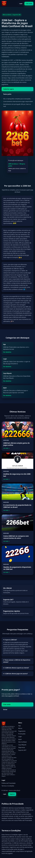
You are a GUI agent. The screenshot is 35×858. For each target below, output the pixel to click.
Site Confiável (22, 742)
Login (20, 3)
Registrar (12, 794)
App (19, 726)
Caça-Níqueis (22, 745)
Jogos (20, 739)
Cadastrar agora (8, 89)
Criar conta (29, 3)
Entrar (5, 709)
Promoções (21, 734)
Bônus (20, 728)
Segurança (21, 747)
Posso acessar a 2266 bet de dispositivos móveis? (16, 661)
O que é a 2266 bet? (11, 640)
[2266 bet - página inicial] (4, 3)
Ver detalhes (7, 352)
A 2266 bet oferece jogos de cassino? (16, 674)
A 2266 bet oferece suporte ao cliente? (17, 668)
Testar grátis (7, 94)
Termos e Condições (8, 786)
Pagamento (21, 731)
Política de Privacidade (8, 783)
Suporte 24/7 (22, 750)
